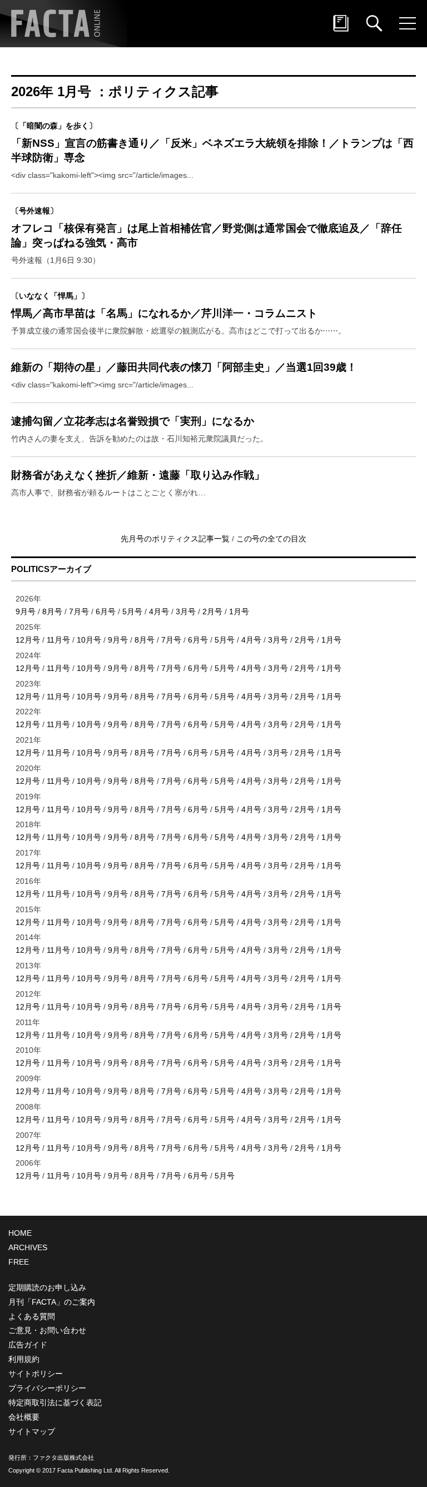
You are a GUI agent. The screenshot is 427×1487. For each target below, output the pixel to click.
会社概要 (23, 1417)
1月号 (239, 611)
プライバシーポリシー (47, 1388)
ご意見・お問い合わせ (47, 1330)
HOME (20, 1233)
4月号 (159, 611)
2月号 (212, 611)
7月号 (79, 611)
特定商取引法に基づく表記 (55, 1402)
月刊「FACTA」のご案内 (51, 1301)
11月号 (58, 639)
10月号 (89, 639)
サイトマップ (31, 1431)
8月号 (52, 611)
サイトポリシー (35, 1373)
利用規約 (23, 1359)
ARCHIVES (27, 1247)
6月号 (106, 611)
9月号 (26, 611)
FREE (18, 1261)
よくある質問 (31, 1316)
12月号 (28, 639)
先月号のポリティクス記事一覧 (176, 538)
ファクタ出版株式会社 (63, 1457)
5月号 (132, 611)
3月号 (186, 611)
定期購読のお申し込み (47, 1287)
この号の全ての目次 (271, 538)
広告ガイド (27, 1344)
